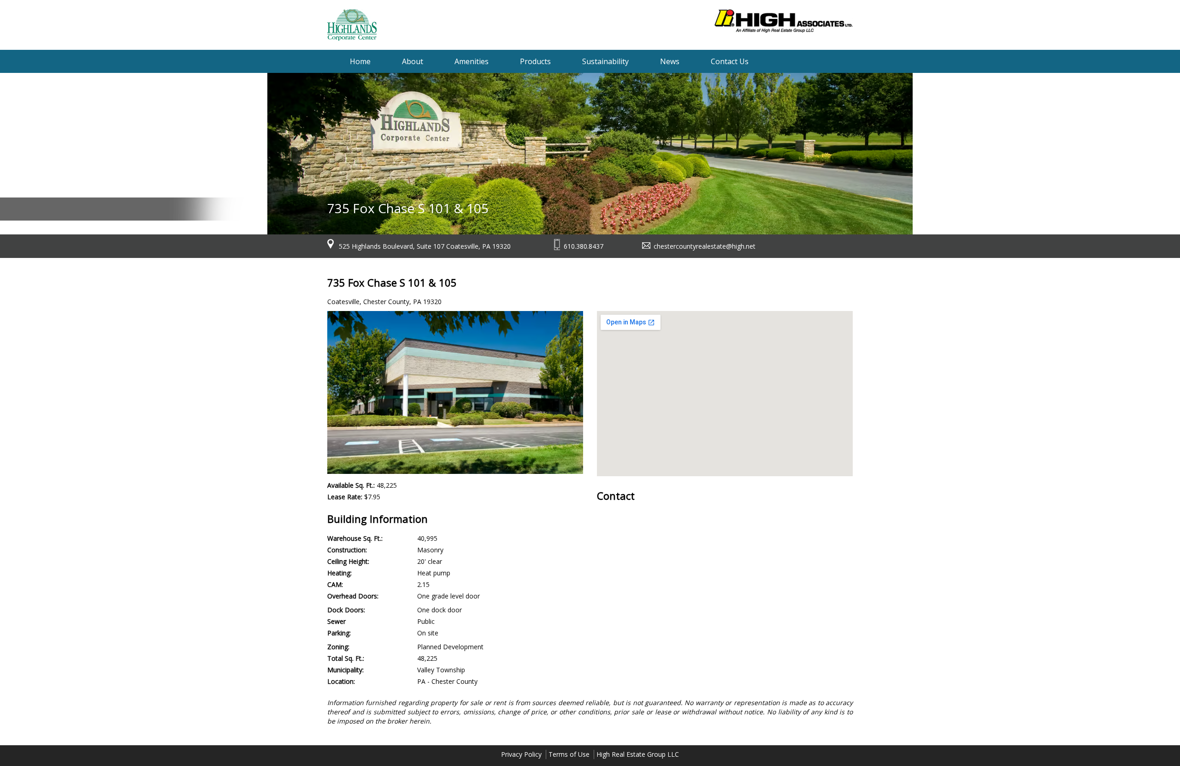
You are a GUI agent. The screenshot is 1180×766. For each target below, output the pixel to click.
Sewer (336, 621)
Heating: (339, 573)
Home (360, 61)
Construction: (347, 549)
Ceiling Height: (348, 561)
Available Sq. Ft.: (351, 485)
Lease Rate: (344, 496)
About (412, 61)
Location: (341, 681)
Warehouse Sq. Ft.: (355, 538)
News (669, 61)
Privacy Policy (521, 754)
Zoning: (338, 646)
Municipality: (345, 669)
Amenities (471, 61)
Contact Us (730, 61)
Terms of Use (569, 754)
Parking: (339, 632)
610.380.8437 (583, 246)
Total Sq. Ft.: (345, 658)
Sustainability (605, 61)
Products (535, 61)
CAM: (335, 584)
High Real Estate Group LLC (637, 754)
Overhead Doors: (352, 596)
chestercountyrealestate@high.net (704, 246)
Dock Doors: (346, 609)
